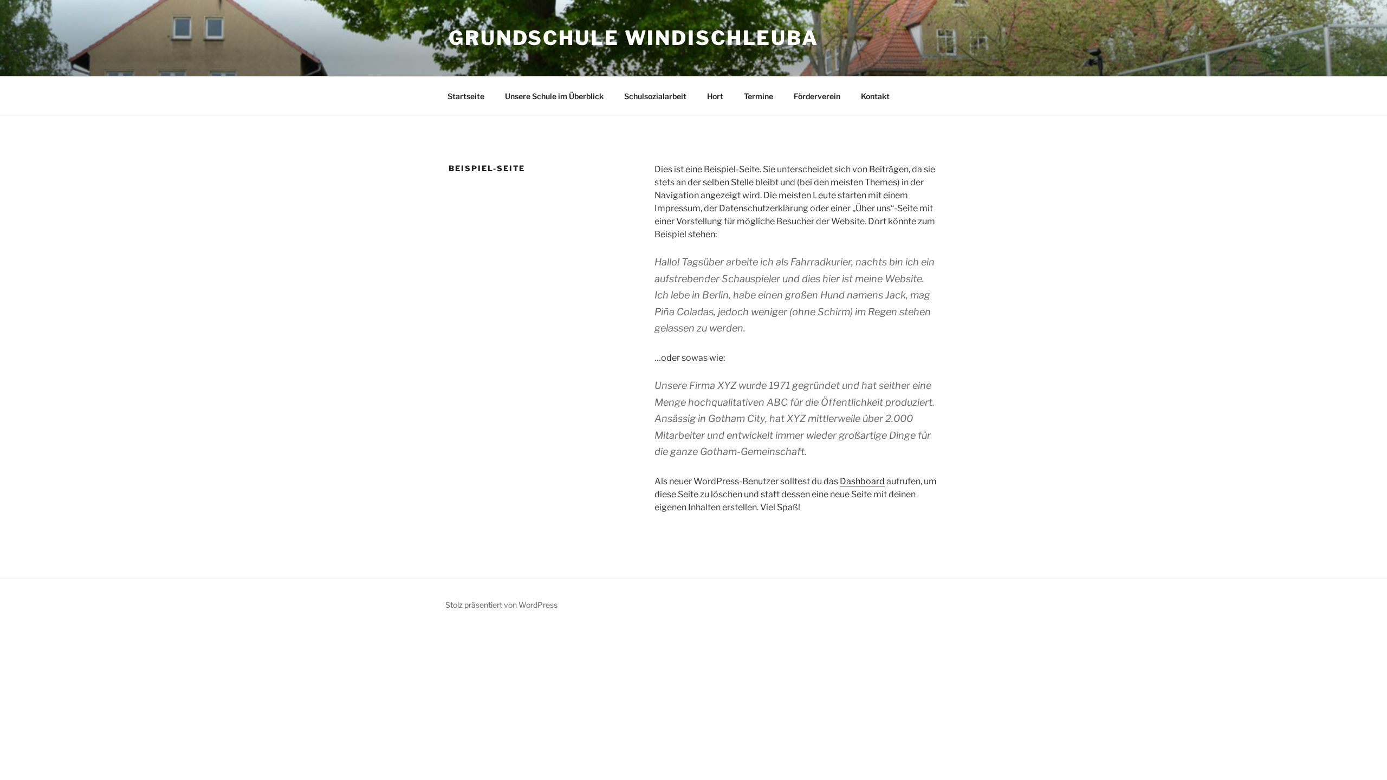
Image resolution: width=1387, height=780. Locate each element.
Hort (715, 96)
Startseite (466, 96)
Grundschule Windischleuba (634, 38)
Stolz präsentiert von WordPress (501, 604)
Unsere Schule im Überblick (554, 96)
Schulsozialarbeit (655, 96)
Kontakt (875, 96)
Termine (758, 96)
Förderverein (817, 96)
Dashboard (862, 481)
